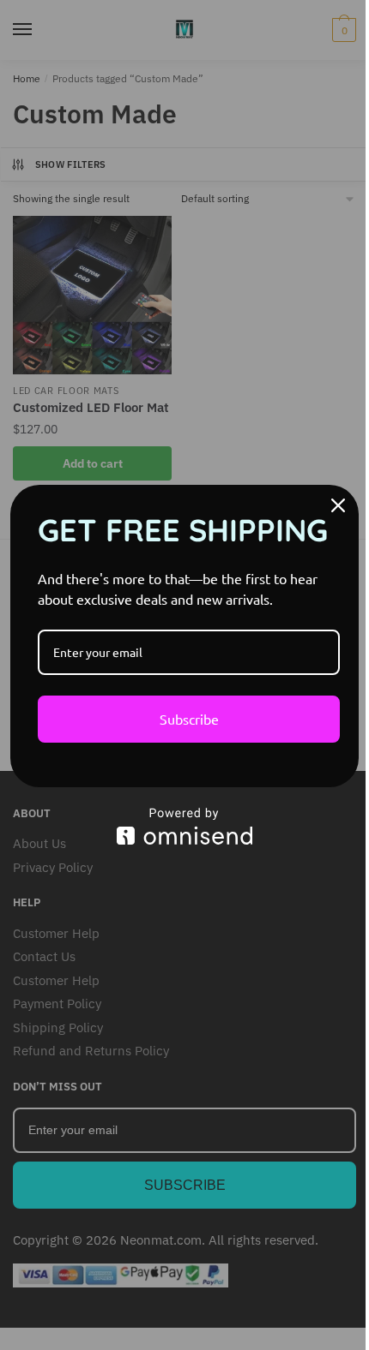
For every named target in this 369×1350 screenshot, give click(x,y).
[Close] (338, 505)
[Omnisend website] (184, 826)
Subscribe (189, 718)
